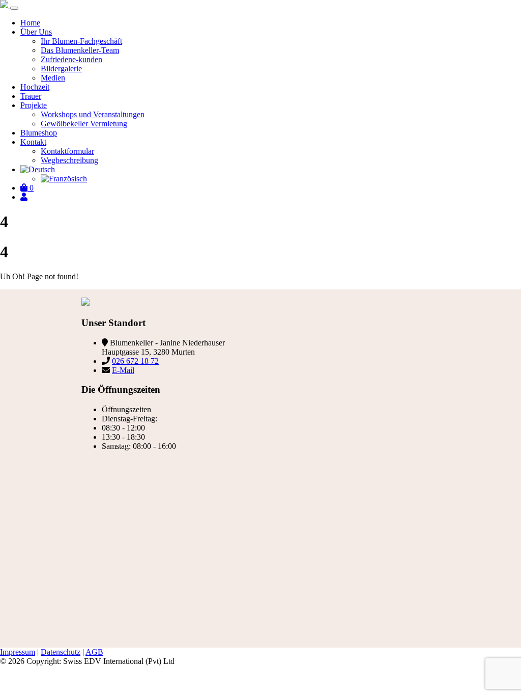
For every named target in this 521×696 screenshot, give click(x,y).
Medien (53, 77)
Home (30, 22)
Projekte (33, 105)
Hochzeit (34, 87)
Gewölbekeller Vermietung (84, 123)
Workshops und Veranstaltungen (92, 114)
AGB (94, 652)
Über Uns (36, 32)
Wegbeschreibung (69, 160)
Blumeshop (38, 132)
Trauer (30, 96)
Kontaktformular (67, 151)
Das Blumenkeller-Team (80, 50)
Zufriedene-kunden (71, 59)
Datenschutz (60, 652)
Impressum (17, 652)
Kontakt (33, 142)
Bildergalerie (61, 68)
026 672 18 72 (135, 361)
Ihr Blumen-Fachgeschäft (81, 41)
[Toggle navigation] (14, 8)
